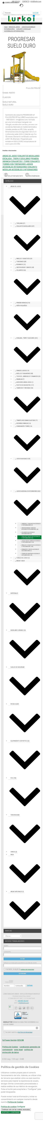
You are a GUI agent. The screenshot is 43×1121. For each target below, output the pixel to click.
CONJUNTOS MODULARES (28, 156)
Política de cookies (9, 1107)
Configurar (21, 1107)
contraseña (7, 952)
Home (6, 27)
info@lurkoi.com (36, 1)
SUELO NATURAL (10, 102)
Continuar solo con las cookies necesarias (16, 1109)
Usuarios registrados (12, 2)
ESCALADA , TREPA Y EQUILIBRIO (16, 159)
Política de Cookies (10, 1047)
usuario (6, 945)
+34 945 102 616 (23, 1001)
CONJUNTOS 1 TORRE (20, 161)
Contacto (25, 1)
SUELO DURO (8, 105)
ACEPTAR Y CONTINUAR (10, 1112)
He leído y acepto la (13, 969)
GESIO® (20, 1040)
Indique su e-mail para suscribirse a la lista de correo (20, 963)
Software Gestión (9, 1040)
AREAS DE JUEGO (10, 156)
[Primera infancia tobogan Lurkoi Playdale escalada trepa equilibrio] (21, 83)
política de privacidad (27, 969)
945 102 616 (16, 1)
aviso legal (18, 1050)
